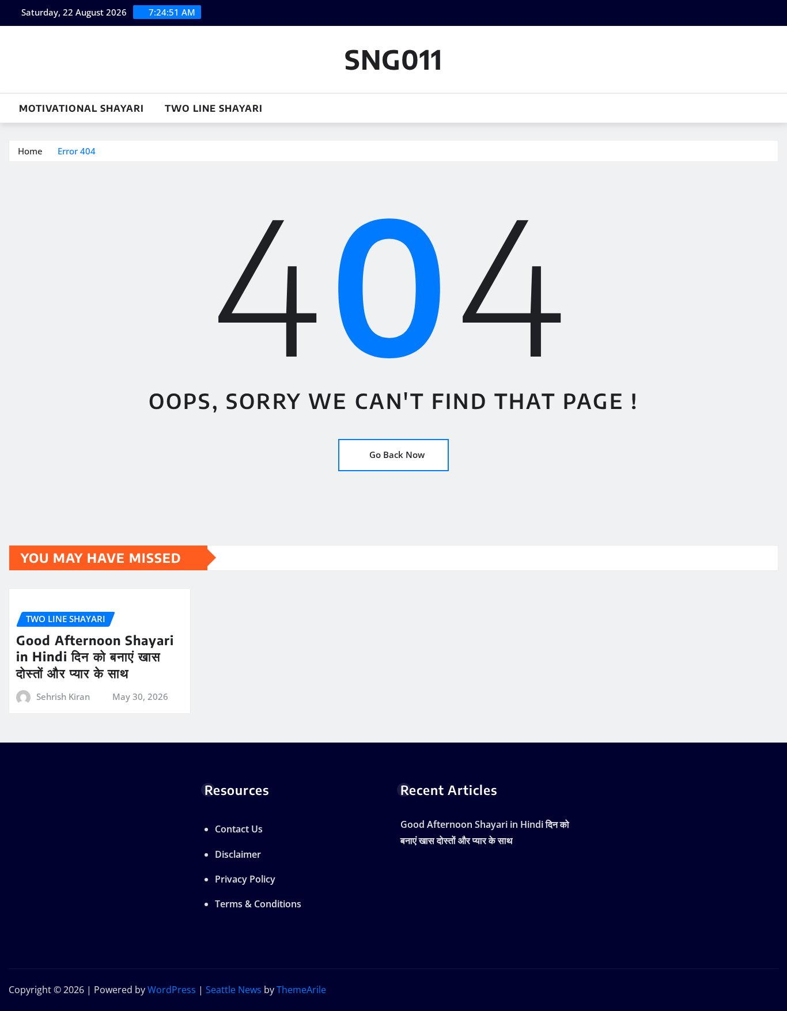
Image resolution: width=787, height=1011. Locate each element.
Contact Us (239, 829)
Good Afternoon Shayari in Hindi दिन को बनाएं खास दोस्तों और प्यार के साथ (95, 656)
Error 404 (77, 151)
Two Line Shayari (214, 108)
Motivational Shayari (81, 108)
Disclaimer (238, 854)
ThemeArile (301, 989)
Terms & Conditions (258, 904)
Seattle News (234, 989)
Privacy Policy (245, 879)
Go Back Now (397, 454)
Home (30, 151)
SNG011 (393, 59)
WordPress (171, 989)
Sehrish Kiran (63, 696)
